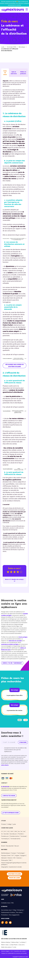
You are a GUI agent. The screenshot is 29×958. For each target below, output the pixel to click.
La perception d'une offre (14, 695)
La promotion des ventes (14, 710)
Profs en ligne (23, 637)
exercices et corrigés (15, 640)
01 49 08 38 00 (5, 786)
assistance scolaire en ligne (9, 644)
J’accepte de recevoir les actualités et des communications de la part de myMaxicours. (15, 749)
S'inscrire (22, 742)
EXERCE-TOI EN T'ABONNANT (12, 663)
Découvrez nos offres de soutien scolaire (14, 365)
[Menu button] (27, 9)
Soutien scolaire (14, 874)
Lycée (2, 47)
